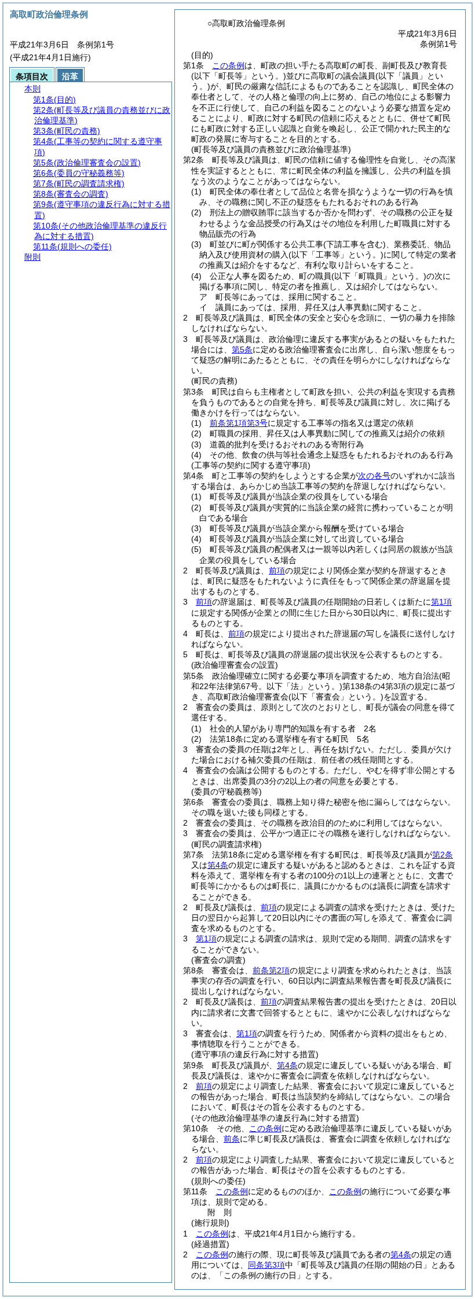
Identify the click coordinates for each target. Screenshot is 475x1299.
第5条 (242, 349)
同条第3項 (266, 1264)
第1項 (441, 601)
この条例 (228, 65)
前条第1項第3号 (239, 423)
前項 (277, 570)
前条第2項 (271, 970)
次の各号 (374, 475)
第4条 (217, 865)
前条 (232, 1138)
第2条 (442, 854)
